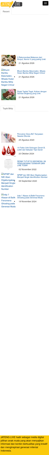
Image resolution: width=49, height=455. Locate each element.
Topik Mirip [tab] (8, 108)
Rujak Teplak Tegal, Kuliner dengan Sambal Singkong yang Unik (32, 92)
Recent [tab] (6, 11)
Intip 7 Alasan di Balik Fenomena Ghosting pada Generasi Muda (30, 196)
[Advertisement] (24, 24)
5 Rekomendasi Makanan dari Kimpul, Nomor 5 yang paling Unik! (31, 58)
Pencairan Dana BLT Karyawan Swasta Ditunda (30, 135)
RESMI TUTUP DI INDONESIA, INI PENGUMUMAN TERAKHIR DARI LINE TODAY (31, 163)
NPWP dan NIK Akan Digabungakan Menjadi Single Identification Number (32, 176)
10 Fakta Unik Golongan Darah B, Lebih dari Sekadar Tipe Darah (31, 148)
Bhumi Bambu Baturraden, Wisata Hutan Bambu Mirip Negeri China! (31, 72)
